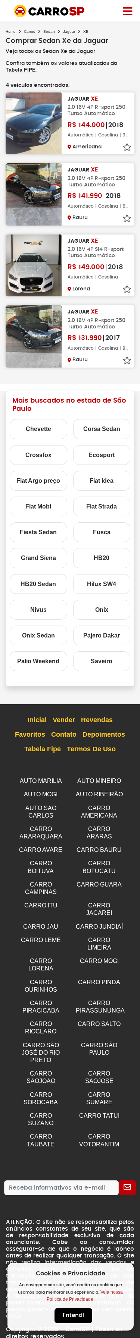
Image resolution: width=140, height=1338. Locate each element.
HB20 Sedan (38, 584)
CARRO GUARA (99, 884)
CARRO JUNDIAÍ (99, 926)
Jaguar (69, 31)
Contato (64, 734)
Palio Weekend (38, 661)
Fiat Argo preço (38, 481)
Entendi (73, 1315)
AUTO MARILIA (41, 781)
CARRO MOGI (99, 961)
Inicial (37, 720)
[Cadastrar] (127, 1187)
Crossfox (38, 455)
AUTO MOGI (40, 794)
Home (11, 31)
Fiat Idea (101, 481)
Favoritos (30, 734)
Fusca (102, 532)
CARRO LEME (41, 940)
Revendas (97, 720)
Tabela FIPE (20, 70)
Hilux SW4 (101, 584)
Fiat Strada (101, 506)
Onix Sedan (38, 635)
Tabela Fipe (42, 749)
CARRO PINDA (99, 982)
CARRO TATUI (99, 1115)
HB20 (101, 558)
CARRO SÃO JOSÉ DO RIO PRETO (41, 1052)
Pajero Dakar (101, 635)
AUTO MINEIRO (99, 781)
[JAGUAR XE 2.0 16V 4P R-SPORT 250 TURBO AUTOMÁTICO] (34, 123)
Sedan (49, 31)
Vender (64, 720)
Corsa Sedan (101, 429)
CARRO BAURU (99, 850)
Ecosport (101, 455)
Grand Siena (38, 558)
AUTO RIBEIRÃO (99, 794)
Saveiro (101, 661)
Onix (101, 610)
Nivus (38, 610)
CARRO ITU (40, 905)
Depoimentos (104, 734)
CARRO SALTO (99, 1024)
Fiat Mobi (38, 506)
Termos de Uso (91, 749)
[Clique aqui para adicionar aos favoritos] (127, 147)
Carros (29, 31)
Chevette (38, 429)
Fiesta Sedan (38, 532)
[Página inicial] (127, 10)
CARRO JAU (40, 926)
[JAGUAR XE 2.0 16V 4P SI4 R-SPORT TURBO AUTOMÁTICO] (34, 265)
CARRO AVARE (40, 850)
